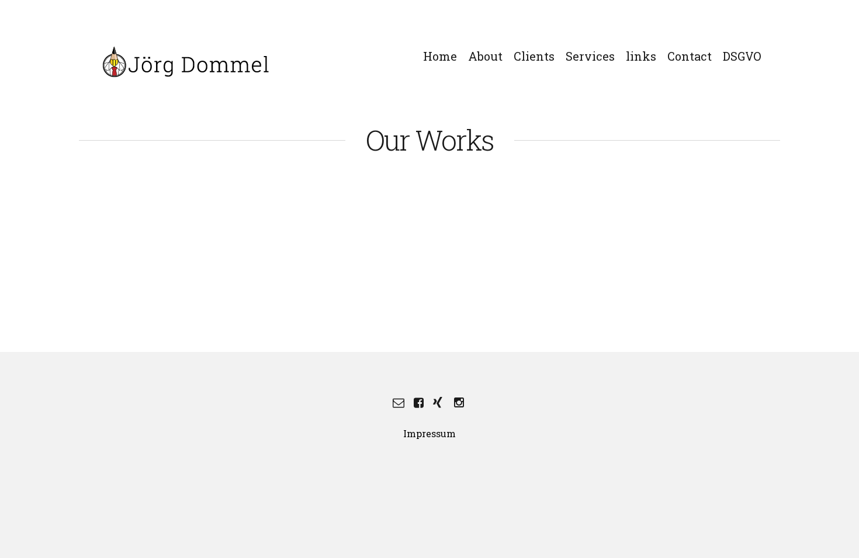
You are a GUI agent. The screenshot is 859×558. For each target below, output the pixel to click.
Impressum (429, 433)
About (485, 56)
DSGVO (742, 56)
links (641, 56)
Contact (689, 56)
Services (590, 56)
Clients (534, 56)
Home (440, 56)
